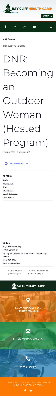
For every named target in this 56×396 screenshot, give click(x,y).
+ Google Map (40, 253)
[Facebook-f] (5, 27)
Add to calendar (16, 163)
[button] (51, 26)
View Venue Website (11, 263)
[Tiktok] (24, 27)
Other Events (8, 197)
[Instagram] (15, 27)
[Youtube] (34, 27)
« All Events (9, 39)
